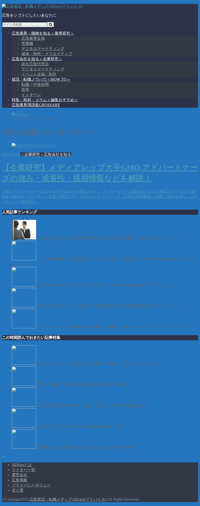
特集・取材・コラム (45, 100)
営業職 (27, 43)
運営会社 (19, 475)
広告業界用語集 (36, 105)
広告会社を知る (37, 59)
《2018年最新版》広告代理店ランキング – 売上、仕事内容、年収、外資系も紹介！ (109, 259)
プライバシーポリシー (31, 485)
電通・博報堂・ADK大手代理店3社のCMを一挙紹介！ (84, 384)
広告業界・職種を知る (43, 33)
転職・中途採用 (35, 84)
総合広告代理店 (35, 64)
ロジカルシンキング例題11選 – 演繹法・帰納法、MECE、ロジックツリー (101, 327)
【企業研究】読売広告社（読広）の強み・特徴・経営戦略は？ (91, 405)
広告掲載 (19, 480)
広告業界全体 (33, 38)
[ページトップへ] (4, 456)
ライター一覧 (23, 470)
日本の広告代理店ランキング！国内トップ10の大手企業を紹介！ (93, 285)
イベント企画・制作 (39, 74)
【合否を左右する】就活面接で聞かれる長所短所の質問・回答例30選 (97, 238)
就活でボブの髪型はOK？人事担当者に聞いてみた (81, 426)
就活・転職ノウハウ (41, 79)
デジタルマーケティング (42, 49)
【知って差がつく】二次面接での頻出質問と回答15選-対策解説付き (96, 306)
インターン (31, 95)
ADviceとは (22, 465)
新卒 (25, 90)
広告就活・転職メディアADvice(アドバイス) (67, 499)
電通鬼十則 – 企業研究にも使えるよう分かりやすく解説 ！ (88, 447)
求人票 (17, 490)
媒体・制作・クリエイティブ (46, 54)
